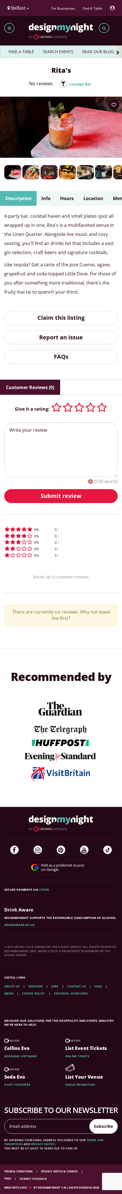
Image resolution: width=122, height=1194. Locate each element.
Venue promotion (80, 1085)
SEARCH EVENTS (58, 51)
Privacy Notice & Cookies (59, 1171)
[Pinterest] (61, 850)
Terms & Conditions (18, 1171)
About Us (12, 986)
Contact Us (76, 986)
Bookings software (20, 1056)
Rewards (35, 986)
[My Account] (114, 8)
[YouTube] (84, 850)
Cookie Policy (33, 993)
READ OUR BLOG (98, 51)
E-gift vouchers (17, 1085)
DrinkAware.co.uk (19, 925)
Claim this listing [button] (61, 317)
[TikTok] (107, 850)
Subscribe (103, 1126)
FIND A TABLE (21, 51)
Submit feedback (33, 1179)
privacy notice (43, 1144)
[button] (61, 529)
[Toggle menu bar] (9, 28)
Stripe (44, 890)
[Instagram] (37, 850)
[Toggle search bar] (104, 28)
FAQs (61, 356)
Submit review (61, 496)
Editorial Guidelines (71, 993)
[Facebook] (14, 850)
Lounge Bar (80, 84)
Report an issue (61, 337)
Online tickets (77, 1056)
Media (9, 993)
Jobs (55, 986)
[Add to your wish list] (113, 104)
